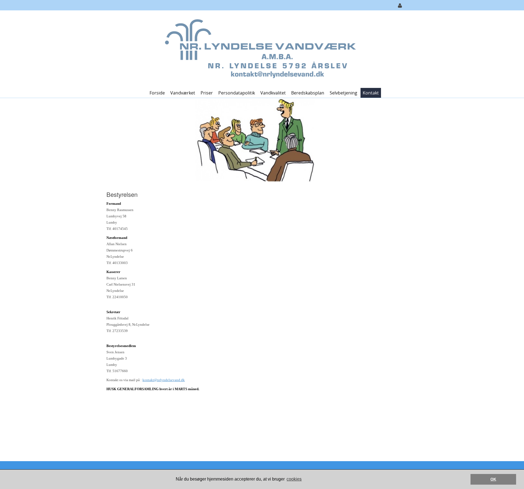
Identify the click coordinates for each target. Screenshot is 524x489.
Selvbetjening (343, 93)
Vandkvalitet (273, 93)
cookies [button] (294, 479)
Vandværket (182, 93)
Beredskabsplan (307, 93)
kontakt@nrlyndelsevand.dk (163, 380)
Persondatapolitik (236, 93)
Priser (207, 93)
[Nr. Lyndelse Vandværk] (260, 48)
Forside (157, 93)
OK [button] (493, 479)
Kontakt (371, 93)
